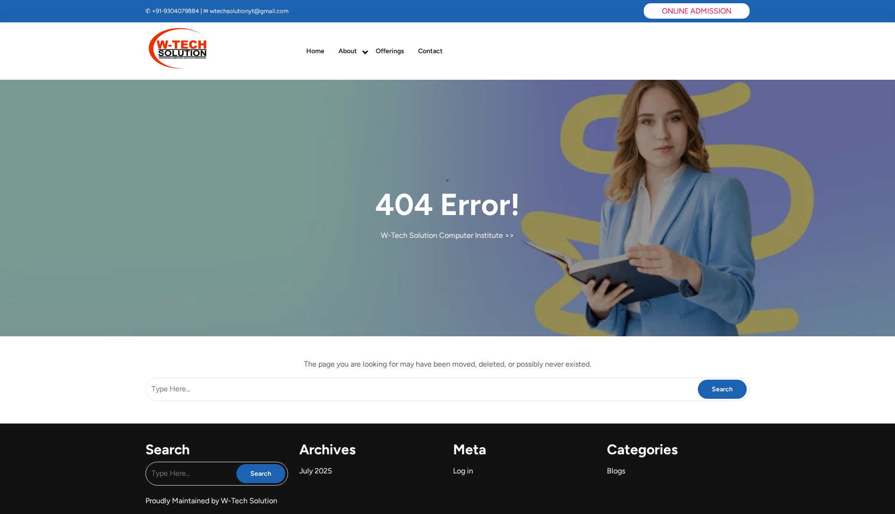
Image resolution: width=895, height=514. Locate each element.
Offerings (390, 51)
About (347, 51)
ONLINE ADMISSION (696, 11)
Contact (430, 51)
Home (315, 51)
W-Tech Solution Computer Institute (442, 235)
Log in (463, 470)
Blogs (616, 470)
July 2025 (315, 470)
